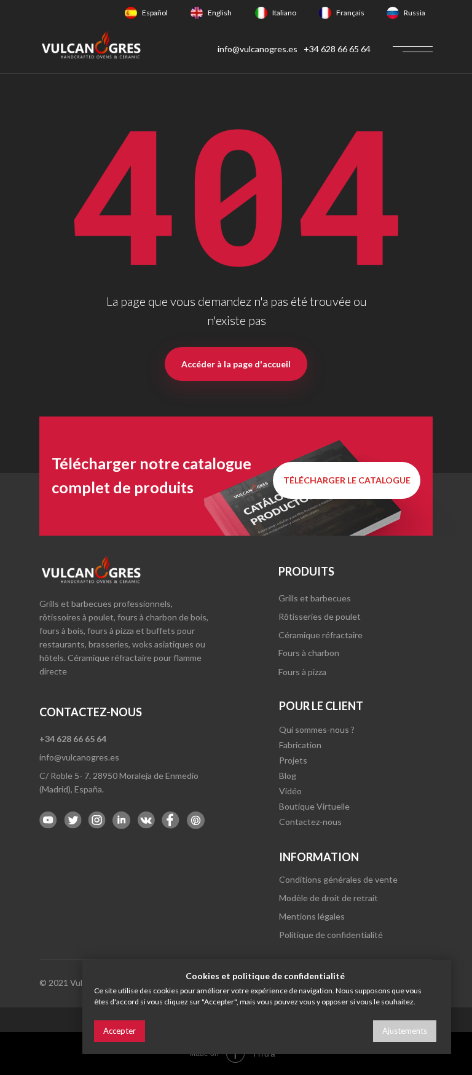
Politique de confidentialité (331, 934)
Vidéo (290, 791)
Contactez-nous (310, 821)
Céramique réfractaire (320, 635)
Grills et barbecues (314, 598)
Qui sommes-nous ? (317, 729)
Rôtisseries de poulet (319, 616)
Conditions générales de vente (338, 879)
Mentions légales (312, 916)
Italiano (284, 12)
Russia (414, 12)
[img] (131, 13)
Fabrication (300, 745)
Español (155, 12)
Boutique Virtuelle (314, 806)
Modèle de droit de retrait (328, 898)
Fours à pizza (302, 671)
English (220, 12)
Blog (287, 775)
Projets (293, 760)
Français (350, 12)
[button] (346, 480)
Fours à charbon (308, 652)
